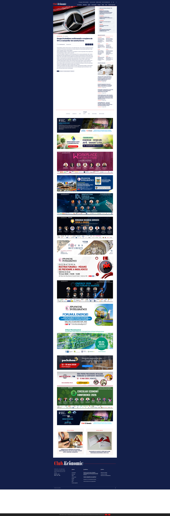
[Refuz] (168, 514)
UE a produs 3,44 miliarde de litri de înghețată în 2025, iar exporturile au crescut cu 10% (101, 46)
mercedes (72, 71)
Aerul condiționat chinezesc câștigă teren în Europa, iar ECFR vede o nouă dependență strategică (101, 52)
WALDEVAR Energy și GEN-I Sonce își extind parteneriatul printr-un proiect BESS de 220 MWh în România (109, 40)
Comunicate (108, 37)
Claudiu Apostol (62, 44)
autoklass (61, 71)
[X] (88, 44)
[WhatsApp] (92, 44)
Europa (99, 49)
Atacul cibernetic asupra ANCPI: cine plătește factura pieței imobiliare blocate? (105, 30)
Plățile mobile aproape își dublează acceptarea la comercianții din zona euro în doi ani (109, 59)
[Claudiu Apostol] (57, 44)
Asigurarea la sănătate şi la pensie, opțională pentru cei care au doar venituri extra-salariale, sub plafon (70, 451)
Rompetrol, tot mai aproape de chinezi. (105, 22)
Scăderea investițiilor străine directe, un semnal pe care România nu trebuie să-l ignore (101, 59)
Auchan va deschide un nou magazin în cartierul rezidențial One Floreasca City (106, 18)
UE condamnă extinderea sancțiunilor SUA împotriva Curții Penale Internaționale (109, 46)
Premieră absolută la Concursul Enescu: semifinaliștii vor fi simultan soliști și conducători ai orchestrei (105, 85)
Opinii (101, 28)
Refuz (109, 514)
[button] (113, 2)
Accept (106, 514)
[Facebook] (116, 2)
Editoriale (101, 24)
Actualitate (59, 36)
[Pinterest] (90, 44)
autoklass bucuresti (67, 71)
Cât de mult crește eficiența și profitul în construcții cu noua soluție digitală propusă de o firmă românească (101, 40)
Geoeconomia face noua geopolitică (104, 26)
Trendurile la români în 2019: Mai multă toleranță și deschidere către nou (99, 452)
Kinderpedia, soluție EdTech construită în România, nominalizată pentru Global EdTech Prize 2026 (105, 90)
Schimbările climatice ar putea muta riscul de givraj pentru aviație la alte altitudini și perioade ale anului (109, 52)
